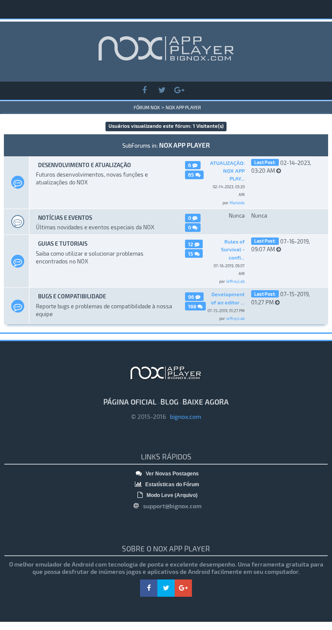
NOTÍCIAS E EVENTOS (65, 217)
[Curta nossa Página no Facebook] (144, 90)
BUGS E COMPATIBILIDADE (72, 296)
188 (193, 306)
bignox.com (183, 416)
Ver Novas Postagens (171, 474)
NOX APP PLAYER (183, 107)
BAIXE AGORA (205, 401)
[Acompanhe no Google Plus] (179, 90)
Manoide (237, 202)
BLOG (169, 401)
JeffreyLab (235, 281)
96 (191, 297)
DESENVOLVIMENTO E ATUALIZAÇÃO (84, 164)
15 (191, 253)
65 (191, 174)
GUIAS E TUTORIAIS (62, 243)
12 (191, 244)
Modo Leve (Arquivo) (171, 495)
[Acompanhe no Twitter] (161, 90)
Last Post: (265, 162)
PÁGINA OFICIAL (129, 401)
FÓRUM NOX (147, 107)
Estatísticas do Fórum (171, 484)
